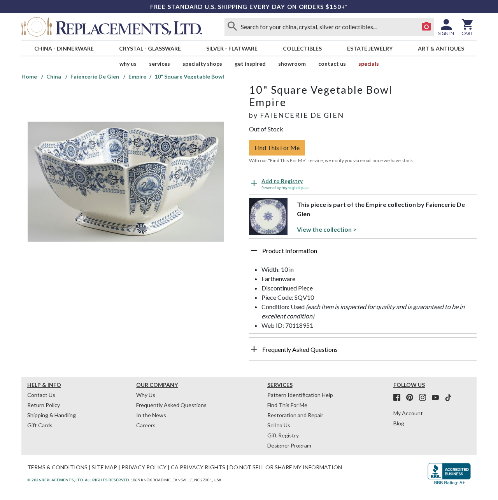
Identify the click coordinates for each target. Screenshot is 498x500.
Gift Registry (283, 435)
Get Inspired (250, 63)
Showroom (292, 63)
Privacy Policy (144, 467)
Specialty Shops (202, 63)
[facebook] (399, 397)
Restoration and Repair (295, 415)
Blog (398, 423)
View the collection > (327, 229)
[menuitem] (63, 48)
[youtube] (438, 397)
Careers (146, 425)
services (159, 63)
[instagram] (425, 397)
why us (128, 63)
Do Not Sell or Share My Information (286, 467)
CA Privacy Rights (198, 467)
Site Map (104, 467)
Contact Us (332, 63)
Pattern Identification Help (300, 395)
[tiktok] (448, 397)
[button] (363, 253)
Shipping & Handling (51, 415)
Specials (368, 63)
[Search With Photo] (426, 27)
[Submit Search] (232, 27)
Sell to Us (278, 425)
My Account (408, 413)
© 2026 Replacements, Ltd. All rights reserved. (78, 479)
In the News (151, 415)
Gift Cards (40, 425)
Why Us (145, 395)
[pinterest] (412, 397)
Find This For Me (277, 147)
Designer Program (289, 445)
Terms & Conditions (57, 467)
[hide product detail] (254, 250)
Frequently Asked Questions (171, 405)
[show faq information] (254, 349)
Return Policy (43, 405)
